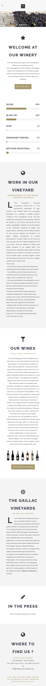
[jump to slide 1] (20, 25)
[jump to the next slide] (42, 19)
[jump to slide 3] (24, 25)
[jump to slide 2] (22, 25)
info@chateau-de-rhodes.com (23, 669)
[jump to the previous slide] (3, 19)
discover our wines (23, 467)
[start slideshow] (17, 25)
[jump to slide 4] (26, 25)
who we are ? (23, 86)
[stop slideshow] (28, 25)
